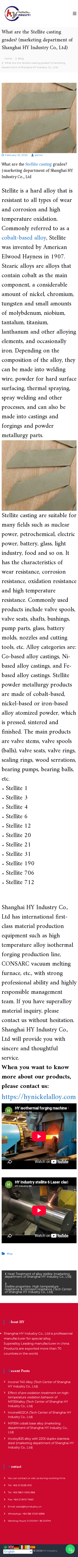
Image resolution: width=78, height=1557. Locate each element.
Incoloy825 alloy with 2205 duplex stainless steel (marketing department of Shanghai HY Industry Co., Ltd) (41, 1443)
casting (45, 164)
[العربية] (6, 1547)
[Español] (33, 1547)
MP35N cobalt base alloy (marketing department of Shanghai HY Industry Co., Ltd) (38, 1428)
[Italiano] (22, 1547)
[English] (11, 1547)
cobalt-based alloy (24, 238)
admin (39, 155)
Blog (21, 58)
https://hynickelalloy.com (39, 1097)
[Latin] (27, 1547)
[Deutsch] (16, 1547)
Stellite (31, 164)
